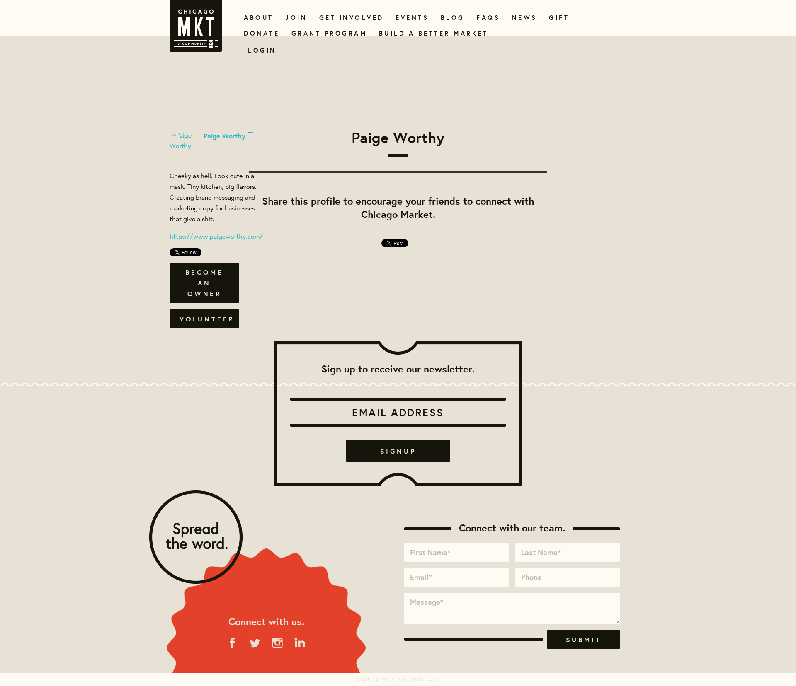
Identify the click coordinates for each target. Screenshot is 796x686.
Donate (260, 33)
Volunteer (207, 319)
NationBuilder (418, 679)
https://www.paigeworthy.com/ (216, 236)
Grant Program (325, 33)
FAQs (487, 17)
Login (262, 50)
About (257, 17)
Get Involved (348, 17)
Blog (452, 17)
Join (295, 17)
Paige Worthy (224, 136)
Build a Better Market (428, 33)
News (523, 17)
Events (411, 17)
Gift (558, 17)
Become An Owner (204, 283)
